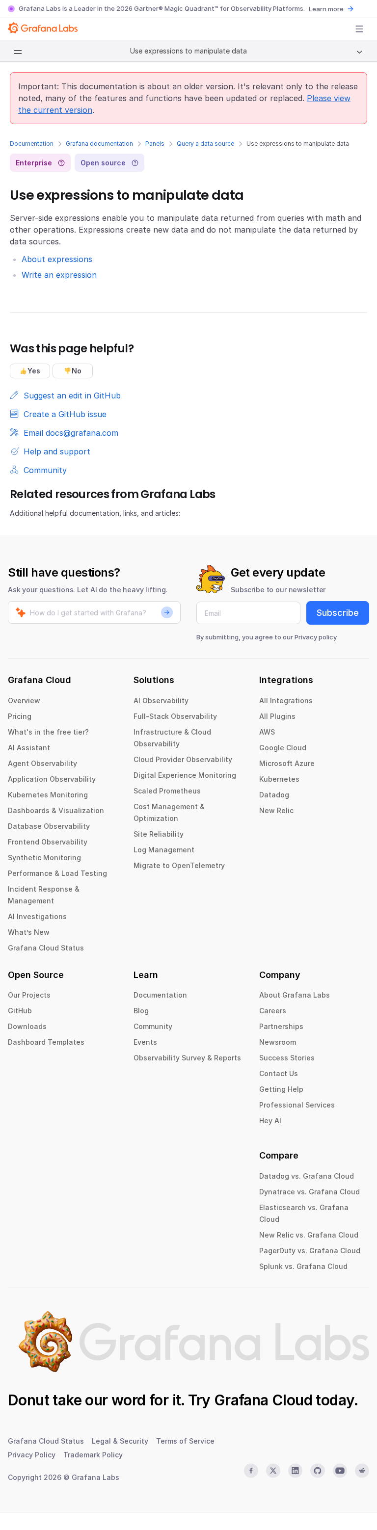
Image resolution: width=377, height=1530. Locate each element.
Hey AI (270, 1120)
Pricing (19, 716)
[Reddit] (362, 1470)
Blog (141, 1010)
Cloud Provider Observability (183, 759)
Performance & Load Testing (57, 873)
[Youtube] (340, 1470)
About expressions (57, 259)
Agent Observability (42, 763)
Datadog (274, 795)
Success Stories (287, 1058)
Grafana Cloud (263, 1400)
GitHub (20, 1010)
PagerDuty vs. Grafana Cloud (309, 1250)
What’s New (29, 932)
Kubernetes (279, 779)
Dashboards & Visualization (56, 810)
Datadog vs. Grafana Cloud (306, 1176)
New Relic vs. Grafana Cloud (308, 1235)
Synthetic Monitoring (44, 857)
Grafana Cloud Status (46, 948)
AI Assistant (29, 747)
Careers (272, 1010)
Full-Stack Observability (175, 716)
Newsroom (277, 1042)
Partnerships (281, 1026)
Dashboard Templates (46, 1042)
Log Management (164, 849)
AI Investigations (37, 916)
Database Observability (49, 826)
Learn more (326, 9)
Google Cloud (282, 747)
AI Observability (161, 700)
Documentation (32, 143)
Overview (24, 700)
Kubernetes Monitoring (48, 795)
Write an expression (59, 275)
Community (153, 1026)
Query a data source (205, 143)
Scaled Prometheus (167, 791)
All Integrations (286, 700)
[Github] (317, 1470)
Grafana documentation (99, 143)
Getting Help (281, 1089)
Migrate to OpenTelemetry (179, 865)
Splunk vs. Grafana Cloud (303, 1266)
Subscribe (338, 612)
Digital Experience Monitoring (185, 775)
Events (145, 1042)
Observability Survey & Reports (187, 1058)
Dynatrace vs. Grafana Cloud (309, 1191)
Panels (154, 143)
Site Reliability (159, 834)
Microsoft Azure (287, 763)
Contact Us (278, 1073)
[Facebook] (251, 1470)
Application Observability (52, 779)
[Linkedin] (295, 1470)
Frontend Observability (47, 842)
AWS (267, 732)
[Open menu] (359, 29)
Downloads (27, 1026)
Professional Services (297, 1105)
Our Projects (29, 995)
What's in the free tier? (48, 732)
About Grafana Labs (294, 995)
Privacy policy (316, 637)
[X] (273, 1470)
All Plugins (277, 716)
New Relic (276, 810)
